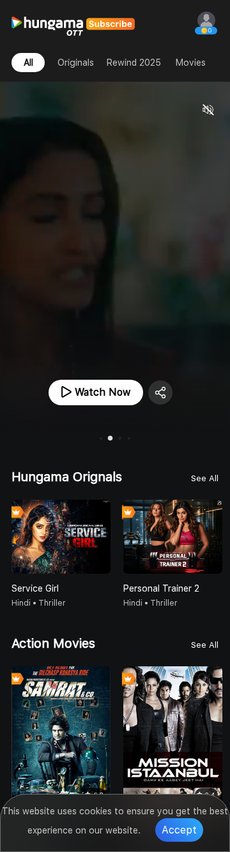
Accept (179, 830)
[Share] (160, 392)
